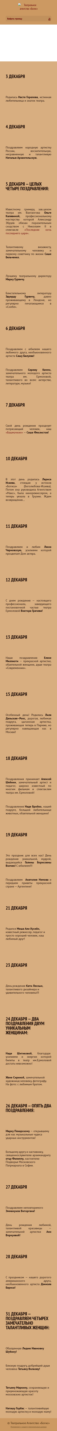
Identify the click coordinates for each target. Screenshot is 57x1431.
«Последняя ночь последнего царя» (28, 231)
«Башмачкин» (14, 432)
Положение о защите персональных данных (29, 1427)
